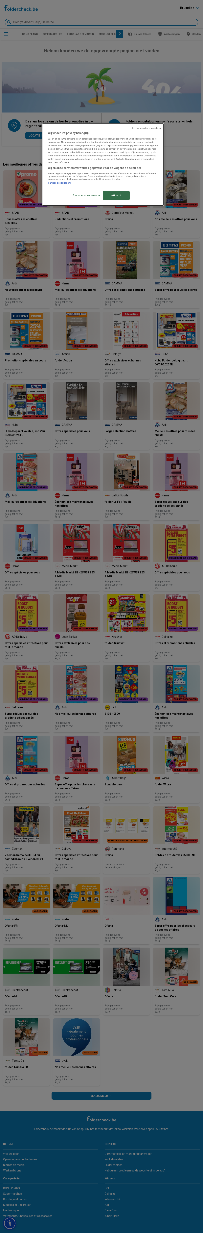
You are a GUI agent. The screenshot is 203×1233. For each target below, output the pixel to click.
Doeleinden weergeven (87, 195)
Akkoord (116, 195)
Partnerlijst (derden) (59, 182)
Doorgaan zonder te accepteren (146, 128)
